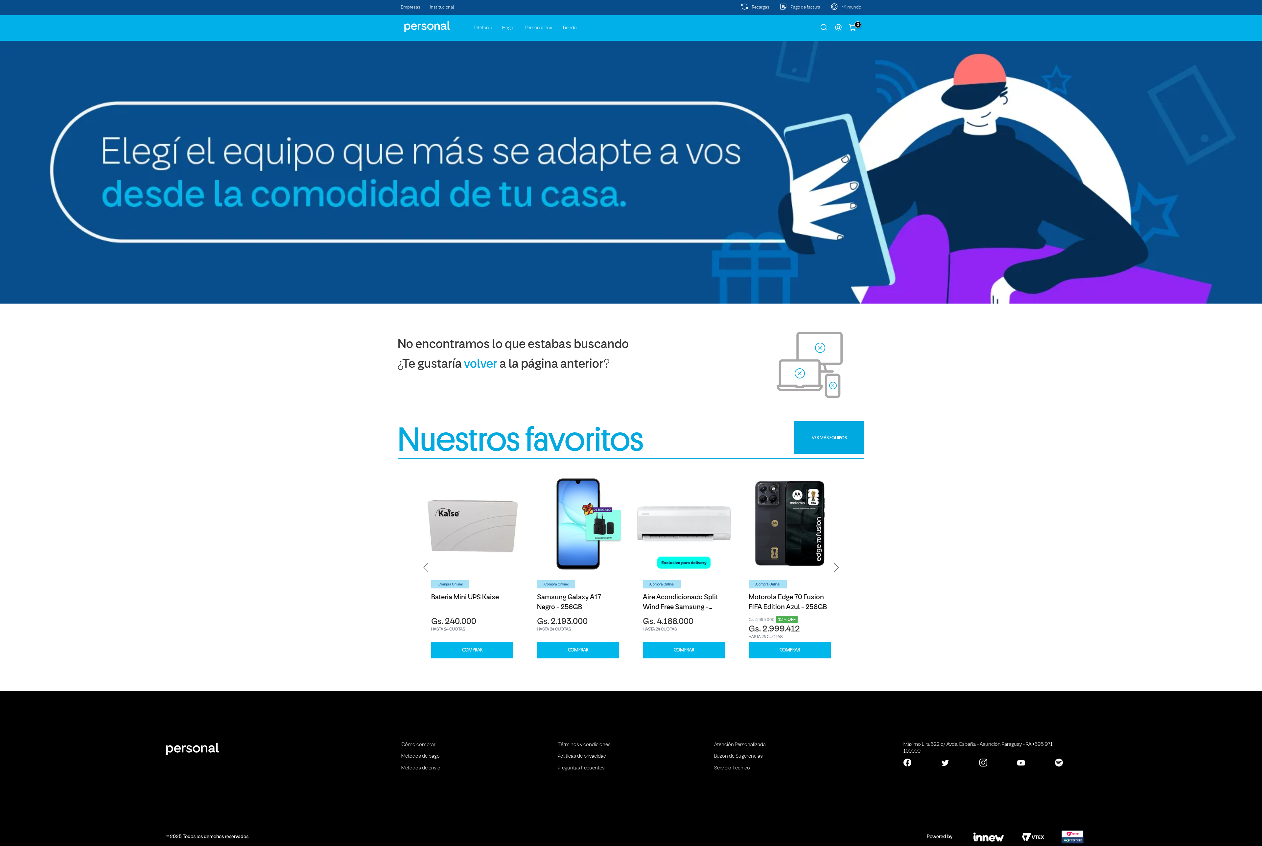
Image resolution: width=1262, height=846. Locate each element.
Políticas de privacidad (582, 756)
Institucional (442, 7)
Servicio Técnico (732, 768)
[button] (426, 567)
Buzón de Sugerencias (738, 756)
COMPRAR (472, 650)
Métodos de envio (420, 768)
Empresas (410, 7)
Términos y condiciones (584, 745)
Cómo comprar (418, 745)
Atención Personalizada (740, 745)
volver (480, 364)
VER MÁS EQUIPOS (829, 437)
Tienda (569, 28)
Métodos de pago (420, 756)
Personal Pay (538, 28)
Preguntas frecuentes (581, 768)
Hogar (508, 28)
